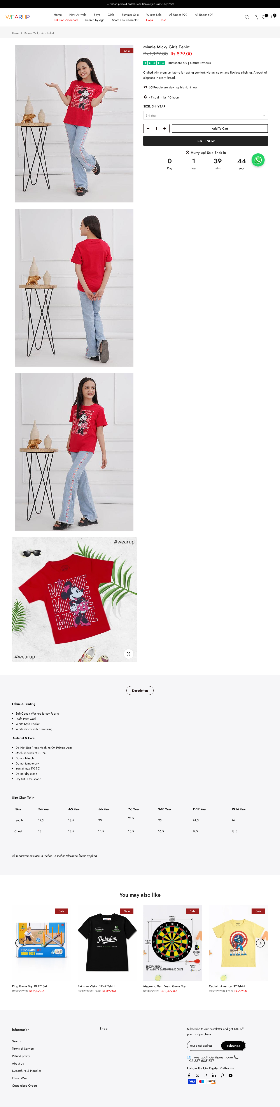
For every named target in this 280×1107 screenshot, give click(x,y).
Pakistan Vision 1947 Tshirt (96, 986)
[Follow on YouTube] (231, 1075)
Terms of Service (23, 1048)
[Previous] (19, 943)
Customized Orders (24, 1085)
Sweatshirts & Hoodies (26, 1070)
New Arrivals (77, 14)
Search (16, 1041)
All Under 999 (178, 14)
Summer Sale (130, 14)
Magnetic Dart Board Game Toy (164, 986)
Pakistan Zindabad (66, 20)
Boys (97, 14)
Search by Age (94, 20)
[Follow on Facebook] (189, 1075)
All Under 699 (204, 14)
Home (58, 14)
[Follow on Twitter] (197, 1075)
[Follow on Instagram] (206, 1075)
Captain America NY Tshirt (227, 986)
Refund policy (21, 1056)
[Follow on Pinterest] (222, 1075)
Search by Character (125, 20)
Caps (149, 20)
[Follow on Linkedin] (214, 1075)
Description (140, 690)
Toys (163, 20)
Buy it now (206, 141)
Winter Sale (153, 14)
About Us (18, 1063)
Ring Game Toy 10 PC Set (29, 986)
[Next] (260, 943)
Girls (111, 14)
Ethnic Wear (20, 1078)
